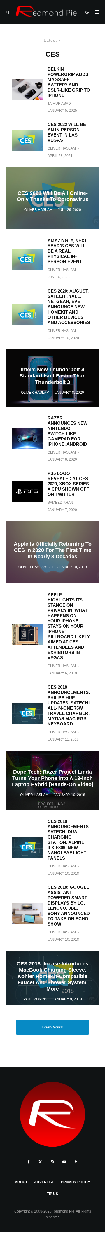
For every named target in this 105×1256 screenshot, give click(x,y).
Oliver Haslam (62, 148)
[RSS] (76, 1162)
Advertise (44, 1182)
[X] (40, 1162)
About (21, 1182)
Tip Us (52, 1194)
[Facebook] (28, 1162)
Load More (52, 1027)
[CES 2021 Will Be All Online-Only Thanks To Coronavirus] (52, 198)
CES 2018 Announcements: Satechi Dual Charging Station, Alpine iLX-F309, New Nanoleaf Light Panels (69, 839)
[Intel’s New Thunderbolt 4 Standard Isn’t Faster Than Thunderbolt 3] (52, 378)
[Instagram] (52, 1162)
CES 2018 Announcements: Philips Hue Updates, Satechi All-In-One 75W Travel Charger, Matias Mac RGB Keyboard (69, 705)
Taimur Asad (59, 104)
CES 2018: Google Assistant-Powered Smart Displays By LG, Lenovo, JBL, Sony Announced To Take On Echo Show (69, 905)
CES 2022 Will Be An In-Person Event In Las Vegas (67, 132)
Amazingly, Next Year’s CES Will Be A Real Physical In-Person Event (67, 251)
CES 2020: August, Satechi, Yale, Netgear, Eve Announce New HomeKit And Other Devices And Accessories (69, 306)
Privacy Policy (75, 1182)
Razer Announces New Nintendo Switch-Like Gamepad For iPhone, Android (68, 431)
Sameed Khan (60, 503)
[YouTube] (64, 1162)
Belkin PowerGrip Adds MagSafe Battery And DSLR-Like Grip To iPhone (69, 82)
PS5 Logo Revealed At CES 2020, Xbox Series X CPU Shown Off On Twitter (68, 484)
